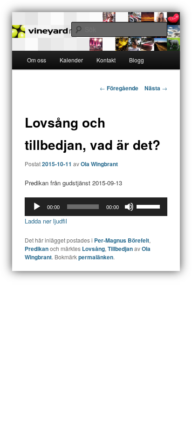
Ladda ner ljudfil (46, 220)
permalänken (95, 257)
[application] (96, 206)
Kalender (71, 60)
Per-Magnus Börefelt (121, 240)
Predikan (36, 248)
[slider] (150, 205)
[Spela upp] (36, 206)
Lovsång (93, 248)
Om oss (36, 60)
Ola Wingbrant (99, 164)
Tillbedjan (120, 248)
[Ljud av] (129, 206)
